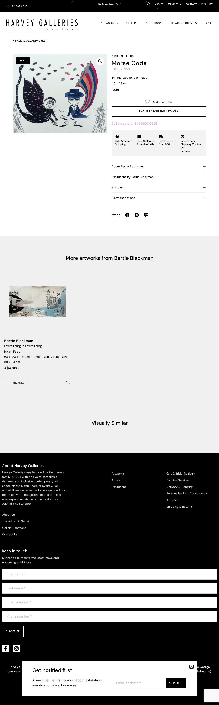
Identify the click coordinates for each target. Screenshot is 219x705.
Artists (131, 23)
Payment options (123, 198)
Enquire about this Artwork (159, 111)
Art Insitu (172, 500)
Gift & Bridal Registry (180, 473)
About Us (8, 514)
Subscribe (13, 631)
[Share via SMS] (146, 214)
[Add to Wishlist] (68, 383)
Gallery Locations (14, 528)
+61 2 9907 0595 (17, 6)
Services (172, 4)
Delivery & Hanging (179, 487)
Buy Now (18, 383)
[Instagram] (16, 648)
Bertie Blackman (123, 56)
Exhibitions (153, 23)
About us (159, 6)
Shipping (118, 187)
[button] (72, 2)
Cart (209, 23)
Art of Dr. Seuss (183, 23)
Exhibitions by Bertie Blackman (133, 177)
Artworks (108, 23)
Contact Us (10, 534)
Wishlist (207, 4)
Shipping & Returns (179, 507)
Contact (191, 4)
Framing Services (178, 480)
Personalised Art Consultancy (186, 493)
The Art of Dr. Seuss (15, 521)
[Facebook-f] (5, 648)
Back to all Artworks (30, 40)
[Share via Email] (127, 214)
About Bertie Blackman (127, 166)
